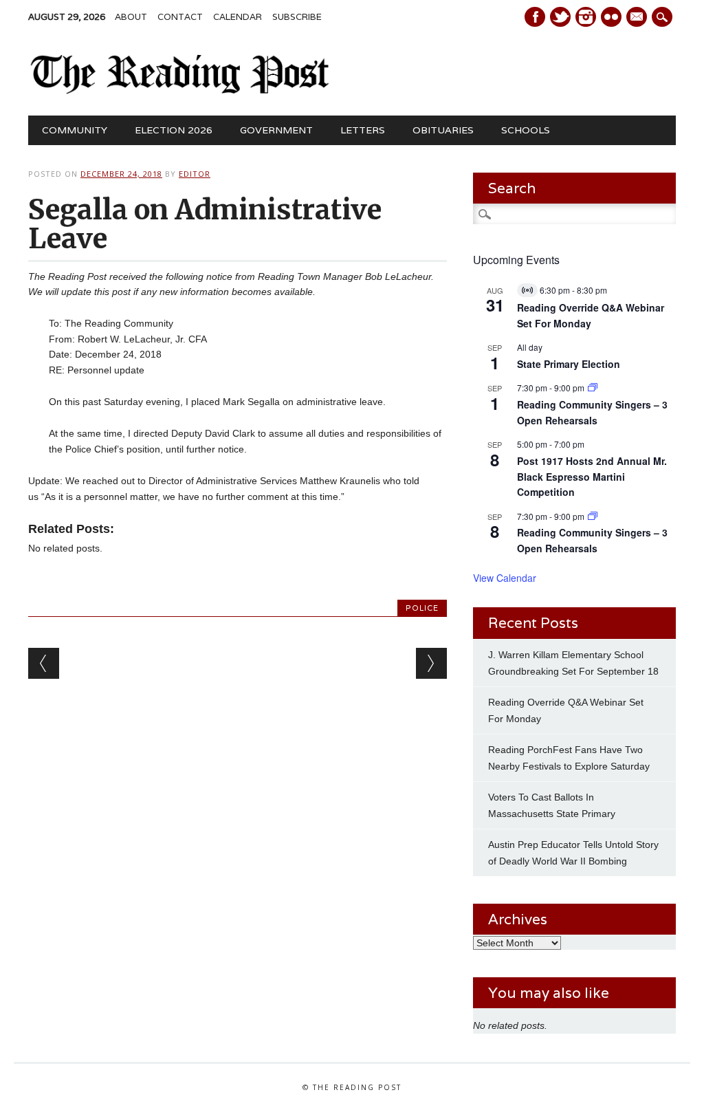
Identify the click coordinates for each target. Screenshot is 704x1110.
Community (74, 130)
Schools (525, 130)
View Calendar (504, 578)
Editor (194, 173)
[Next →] (431, 663)
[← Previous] (43, 663)
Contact (180, 17)
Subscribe (297, 17)
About (131, 17)
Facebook (535, 17)
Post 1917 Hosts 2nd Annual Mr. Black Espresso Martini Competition (592, 476)
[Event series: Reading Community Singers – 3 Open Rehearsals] (592, 387)
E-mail (638, 18)
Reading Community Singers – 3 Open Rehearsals (592, 540)
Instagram (585, 17)
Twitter (560, 17)
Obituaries (443, 130)
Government (276, 130)
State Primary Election (568, 364)
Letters (362, 130)
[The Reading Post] (180, 90)
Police (422, 608)
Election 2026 (173, 130)
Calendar (237, 17)
